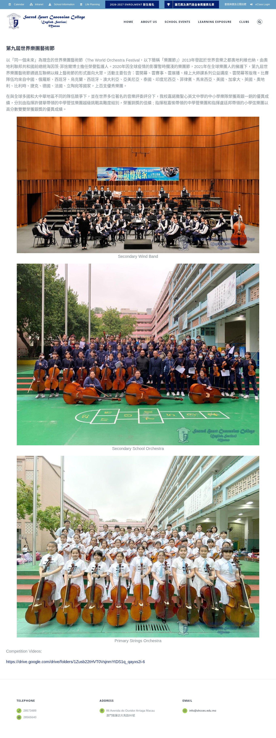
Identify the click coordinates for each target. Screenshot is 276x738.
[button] (259, 22)
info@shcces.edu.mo (202, 710)
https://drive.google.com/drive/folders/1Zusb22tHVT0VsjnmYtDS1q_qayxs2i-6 (75, 661)
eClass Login (262, 4)
